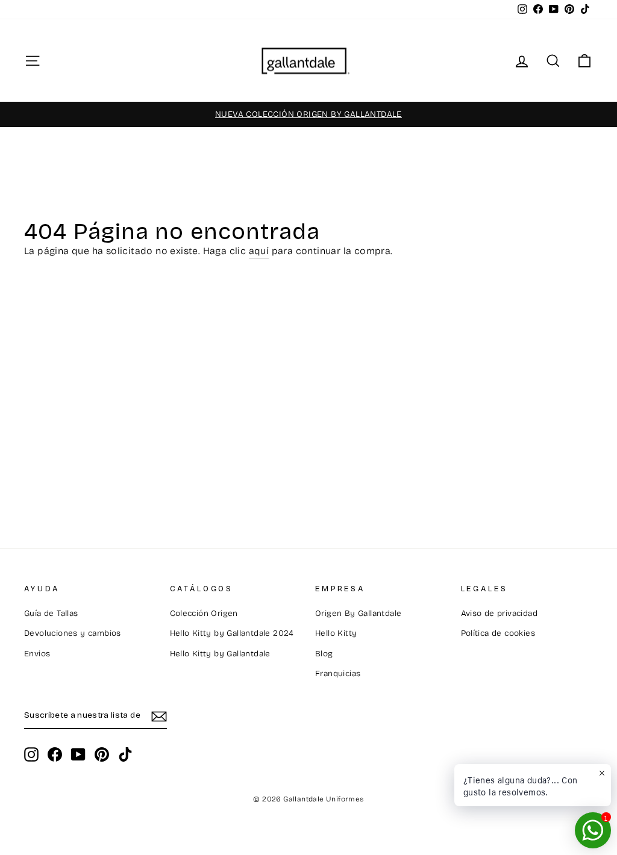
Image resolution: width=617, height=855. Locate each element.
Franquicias (337, 673)
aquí (259, 250)
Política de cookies (498, 633)
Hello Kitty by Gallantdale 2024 (232, 633)
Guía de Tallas (51, 613)
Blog (324, 653)
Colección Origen (204, 613)
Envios (37, 653)
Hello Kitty (336, 633)
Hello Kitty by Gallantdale (220, 653)
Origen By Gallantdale (358, 613)
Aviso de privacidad (499, 613)
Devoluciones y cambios (72, 633)
